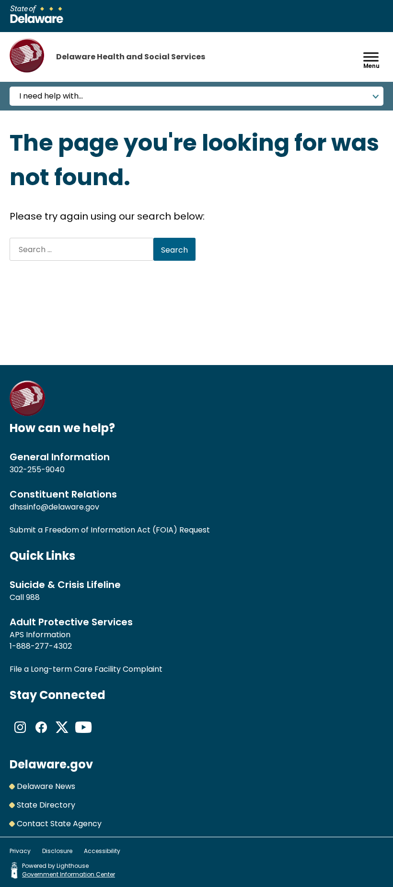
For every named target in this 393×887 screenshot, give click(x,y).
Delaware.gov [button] (51, 764)
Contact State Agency (59, 823)
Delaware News (46, 786)
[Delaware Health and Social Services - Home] (28, 413)
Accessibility (102, 851)
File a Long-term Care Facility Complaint (86, 669)
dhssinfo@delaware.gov (54, 506)
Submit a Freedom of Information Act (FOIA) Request (110, 529)
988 (33, 597)
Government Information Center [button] (68, 874)
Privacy (20, 851)
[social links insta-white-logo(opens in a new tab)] (20, 735)
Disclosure (57, 851)
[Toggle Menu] (371, 56)
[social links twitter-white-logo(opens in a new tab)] (62, 735)
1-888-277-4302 (41, 646)
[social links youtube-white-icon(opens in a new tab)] (83, 735)
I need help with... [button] (51, 95)
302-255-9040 (37, 469)
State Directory (46, 804)
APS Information (40, 634)
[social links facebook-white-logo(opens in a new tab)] (41, 735)
